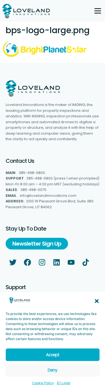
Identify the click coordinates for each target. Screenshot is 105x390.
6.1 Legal (63, 383)
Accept (52, 355)
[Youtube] (71, 262)
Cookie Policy (43, 383)
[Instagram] (42, 262)
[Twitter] (13, 262)
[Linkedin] (56, 262)
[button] (96, 301)
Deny (52, 370)
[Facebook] (27, 262)
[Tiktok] (85, 262)
